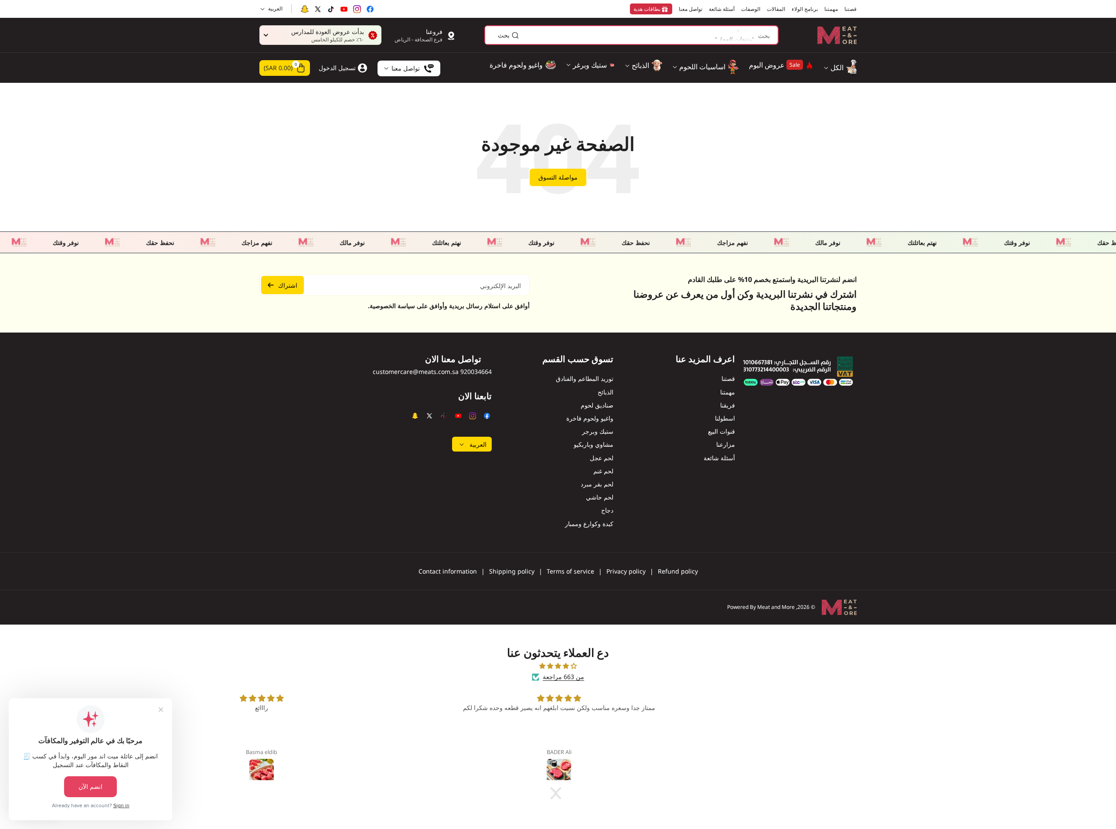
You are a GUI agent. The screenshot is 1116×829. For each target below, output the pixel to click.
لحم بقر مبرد (597, 484)
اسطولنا (725, 418)
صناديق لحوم (597, 405)
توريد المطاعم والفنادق (584, 378)
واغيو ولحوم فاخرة (589, 418)
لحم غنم (603, 471)
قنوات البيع (721, 431)
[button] (284, 68)
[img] (558, 665)
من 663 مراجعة (563, 677)
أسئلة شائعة (719, 458)
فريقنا (727, 405)
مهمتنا (727, 392)
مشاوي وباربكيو (593, 444)
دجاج (607, 510)
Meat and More (776, 607)
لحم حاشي (599, 497)
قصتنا (728, 378)
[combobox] (631, 35)
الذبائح (605, 392)
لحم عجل (601, 458)
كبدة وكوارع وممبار (589, 524)
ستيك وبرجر (597, 431)
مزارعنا (725, 444)
